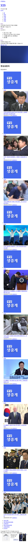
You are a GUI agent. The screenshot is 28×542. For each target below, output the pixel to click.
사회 (5, 17)
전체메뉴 (3, 1)
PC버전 (5, 528)
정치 (5, 14)
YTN (3, 5)
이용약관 (6, 523)
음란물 (5, 37)
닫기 (2, 23)
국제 (5, 19)
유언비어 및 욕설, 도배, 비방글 (12, 34)
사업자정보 (7, 526)
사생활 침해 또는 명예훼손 (11, 36)
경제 (5, 16)
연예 (5, 21)
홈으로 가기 (4, 45)
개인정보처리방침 (8, 522)
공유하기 (14, 115)
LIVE (2, 10)
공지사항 (6, 520)
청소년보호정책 (8, 525)
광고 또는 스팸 (7, 32)
